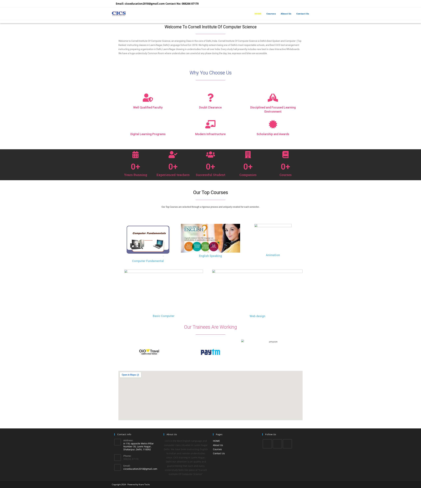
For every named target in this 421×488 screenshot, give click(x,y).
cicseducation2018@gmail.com (140, 468)
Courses (217, 449)
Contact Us (219, 453)
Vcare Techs (144, 484)
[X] (267, 443)
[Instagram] (287, 443)
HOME (216, 440)
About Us (218, 445)
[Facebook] (277, 443)
